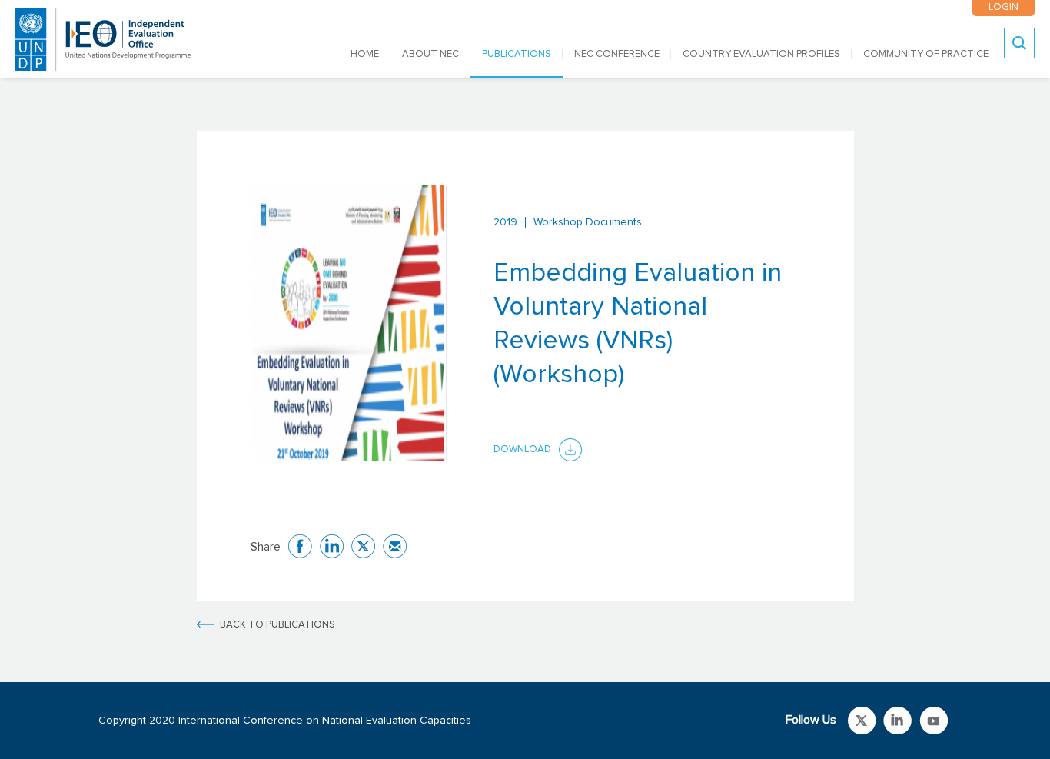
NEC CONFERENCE (617, 54)
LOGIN (1003, 7)
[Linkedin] (332, 546)
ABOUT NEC (430, 54)
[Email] (395, 546)
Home (365, 54)
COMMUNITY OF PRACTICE (926, 54)
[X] (363, 546)
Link (862, 720)
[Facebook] (300, 546)
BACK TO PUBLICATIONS (277, 625)
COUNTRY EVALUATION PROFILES (761, 54)
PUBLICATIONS (516, 54)
